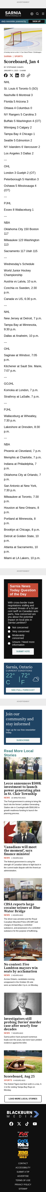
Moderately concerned (18, 636)
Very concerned (20, 631)
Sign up (37, 21)
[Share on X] (11, 75)
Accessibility (23, 1168)
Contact (23, 1163)
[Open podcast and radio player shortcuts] (31, 13)
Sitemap (23, 1189)
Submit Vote (23, 651)
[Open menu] (43, 13)
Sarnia (8, 56)
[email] (23, 75)
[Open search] (37, 13)
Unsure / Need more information (23, 643)
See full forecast (23, 690)
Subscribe (23, 740)
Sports (18, 56)
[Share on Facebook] (6, 75)
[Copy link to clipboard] (28, 75)
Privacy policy (23, 1185)
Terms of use (23, 1180)
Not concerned (20, 627)
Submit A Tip (23, 1172)
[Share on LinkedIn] (17, 75)
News (7, 798)
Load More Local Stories (23, 1099)
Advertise (23, 1176)
